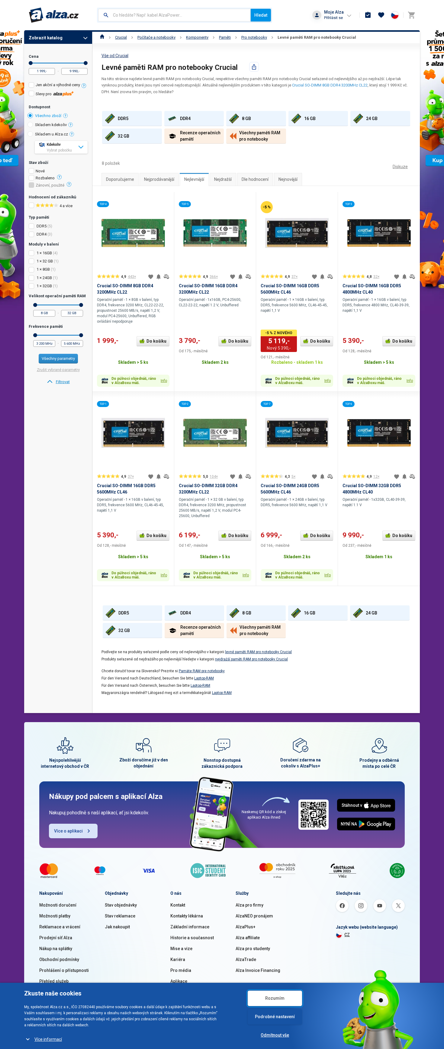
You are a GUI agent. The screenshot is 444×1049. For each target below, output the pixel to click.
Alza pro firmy (249, 905)
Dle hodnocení (255, 179)
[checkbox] (58, 85)
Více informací (48, 1039)
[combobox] (174, 15)
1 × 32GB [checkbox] (44, 286)
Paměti (225, 37)
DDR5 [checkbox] (42, 226)
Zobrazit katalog (46, 37)
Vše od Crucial (114, 55)
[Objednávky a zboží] (368, 15)
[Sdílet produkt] (254, 67)
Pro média (180, 970)
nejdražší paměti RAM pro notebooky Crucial (251, 659)
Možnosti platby (54, 916)
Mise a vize (181, 948)
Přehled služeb (54, 981)
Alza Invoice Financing (258, 970)
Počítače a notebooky (156, 37)
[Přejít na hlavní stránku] (54, 15)
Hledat (260, 15)
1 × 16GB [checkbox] (44, 253)
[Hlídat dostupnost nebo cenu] (159, 277)
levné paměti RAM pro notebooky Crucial (258, 652)
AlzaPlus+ (246, 926)
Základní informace (189, 926)
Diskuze (400, 166)
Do (86, 63)
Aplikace (178, 981)
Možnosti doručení (57, 905)
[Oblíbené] (381, 15)
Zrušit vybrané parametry (58, 369)
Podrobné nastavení (275, 1016)
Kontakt (177, 905)
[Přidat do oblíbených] (151, 277)
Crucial (121, 37)
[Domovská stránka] (102, 37)
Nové (40, 171)
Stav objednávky (121, 905)
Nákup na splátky (55, 948)
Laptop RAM (222, 693)
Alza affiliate (248, 937)
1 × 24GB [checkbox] (44, 277)
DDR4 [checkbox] (42, 234)
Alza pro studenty (253, 948)
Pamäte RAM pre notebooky (202, 671)
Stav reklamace (120, 916)
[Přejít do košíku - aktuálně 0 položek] (411, 15)
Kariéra (177, 959)
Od (31, 63)
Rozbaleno (45, 178)
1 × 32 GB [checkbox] (45, 261)
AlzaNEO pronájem (254, 916)
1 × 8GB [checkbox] (43, 269)
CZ (347, 934)
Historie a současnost (192, 937)
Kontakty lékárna (186, 916)
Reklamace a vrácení (59, 926)
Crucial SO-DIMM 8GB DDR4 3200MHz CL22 (330, 85)
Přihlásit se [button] (333, 17)
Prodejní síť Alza (55, 937)
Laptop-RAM (204, 678)
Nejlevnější (194, 179)
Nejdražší (223, 179)
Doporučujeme (120, 179)
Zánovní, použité (50, 185)
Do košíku (156, 341)
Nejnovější (288, 179)
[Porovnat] (166, 277)
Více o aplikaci (68, 831)
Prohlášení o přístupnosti (64, 970)
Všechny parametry (58, 358)
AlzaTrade (246, 959)
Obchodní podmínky (59, 959)
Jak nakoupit (117, 926)
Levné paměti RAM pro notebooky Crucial (317, 37)
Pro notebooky (254, 37)
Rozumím (275, 998)
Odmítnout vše (275, 1035)
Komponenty (197, 37)
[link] (58, 382)
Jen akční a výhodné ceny (58, 85)
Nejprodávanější (159, 179)
